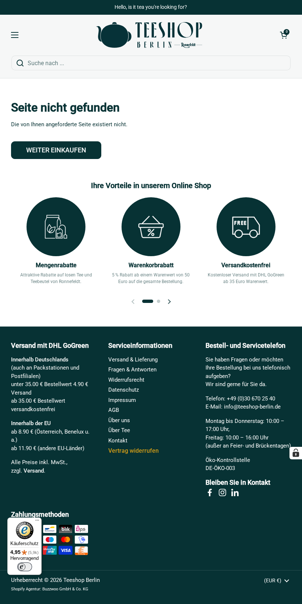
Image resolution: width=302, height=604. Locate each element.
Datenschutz (123, 389)
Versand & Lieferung (133, 359)
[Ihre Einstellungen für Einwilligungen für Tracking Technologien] (295, 453)
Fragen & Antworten (132, 369)
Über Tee (119, 430)
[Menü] (37, 522)
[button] (283, 35)
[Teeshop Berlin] (149, 35)
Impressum (122, 400)
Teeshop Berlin (81, 580)
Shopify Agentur (25, 589)
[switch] (24, 566)
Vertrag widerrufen (133, 450)
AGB (113, 410)
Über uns (119, 420)
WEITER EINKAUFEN (56, 150)
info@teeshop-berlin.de (252, 406)
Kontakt (117, 440)
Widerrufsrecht (126, 380)
